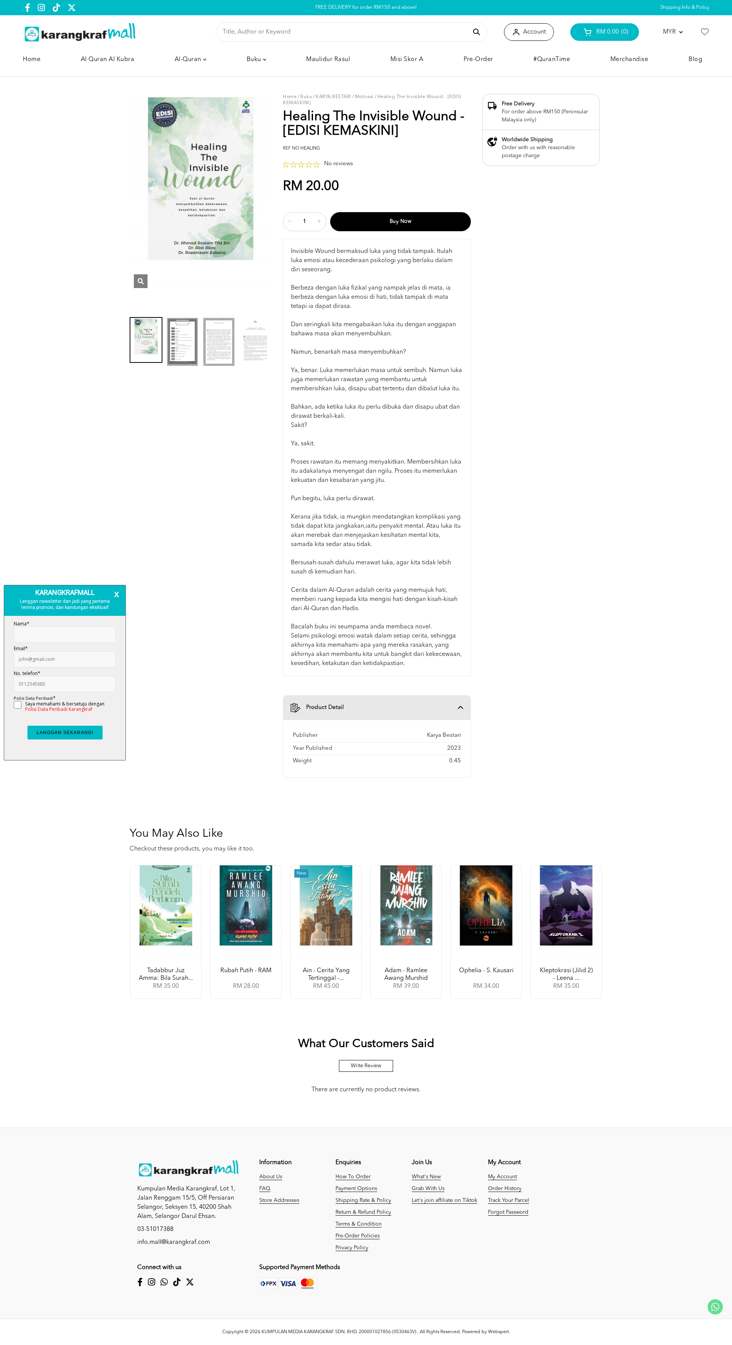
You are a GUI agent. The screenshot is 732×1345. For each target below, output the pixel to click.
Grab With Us (428, 1188)
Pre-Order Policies (358, 1236)
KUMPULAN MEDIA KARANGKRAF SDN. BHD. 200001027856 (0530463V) (339, 1332)
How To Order (353, 1176)
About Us (270, 1176)
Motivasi (364, 97)
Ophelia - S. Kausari (486, 971)
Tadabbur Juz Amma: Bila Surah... (166, 974)
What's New (426, 1176)
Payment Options (356, 1188)
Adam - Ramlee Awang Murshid (406, 974)
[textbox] (345, 32)
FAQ (264, 1188)
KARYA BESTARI (333, 97)
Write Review (366, 1065)
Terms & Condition (359, 1224)
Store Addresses (279, 1200)
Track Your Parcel (508, 1200)
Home (290, 97)
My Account (502, 1176)
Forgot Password (508, 1212)
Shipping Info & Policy (684, 7)
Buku (306, 97)
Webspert (498, 1332)
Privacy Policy (352, 1247)
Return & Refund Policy (363, 1212)
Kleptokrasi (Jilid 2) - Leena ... (566, 974)
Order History (505, 1188)
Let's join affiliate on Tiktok (444, 1200)
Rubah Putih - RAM (245, 971)
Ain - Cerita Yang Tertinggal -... (326, 974)
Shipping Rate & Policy (363, 1200)
